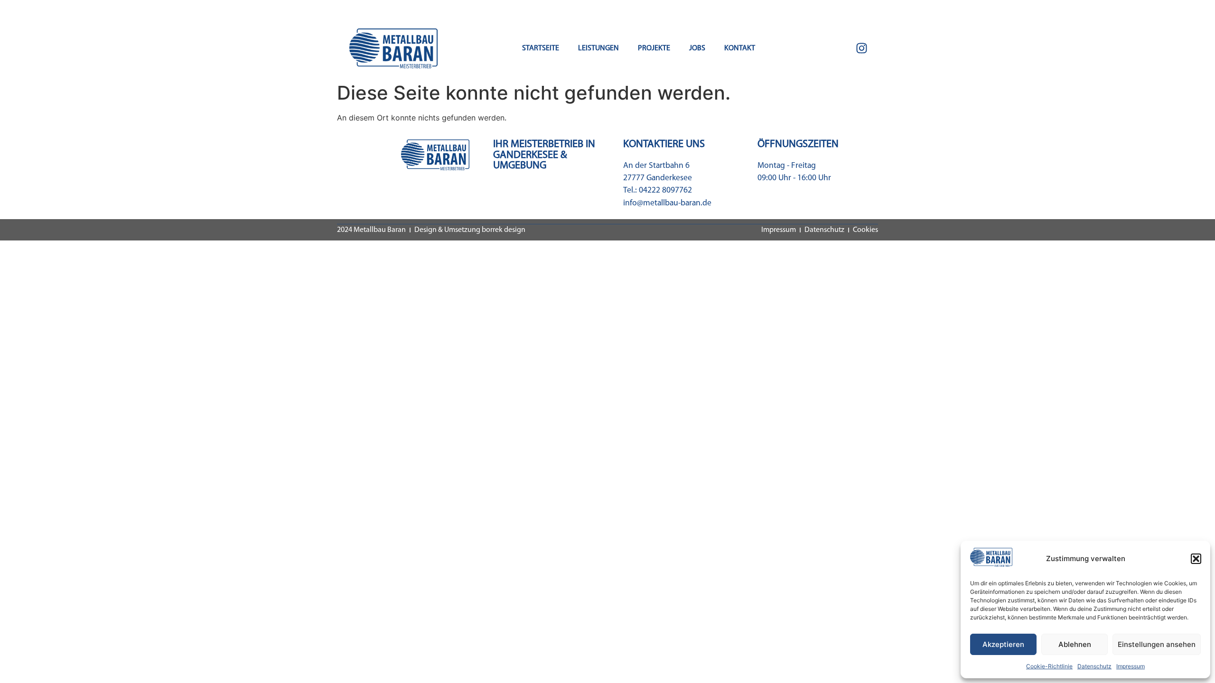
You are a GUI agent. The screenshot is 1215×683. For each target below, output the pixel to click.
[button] (1196, 558)
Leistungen (598, 48)
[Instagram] (861, 48)
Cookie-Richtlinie (1049, 666)
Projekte (654, 48)
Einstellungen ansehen (1157, 644)
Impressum (1130, 666)
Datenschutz (1094, 666)
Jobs (697, 48)
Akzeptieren (1003, 644)
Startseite (540, 48)
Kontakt (739, 48)
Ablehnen (1074, 644)
